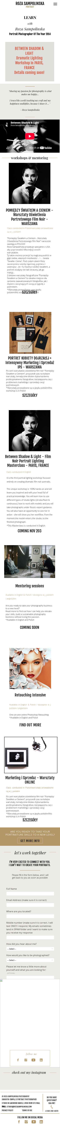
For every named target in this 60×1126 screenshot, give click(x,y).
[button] (55, 4)
